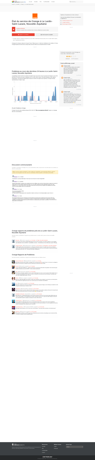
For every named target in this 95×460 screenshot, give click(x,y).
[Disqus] (35, 188)
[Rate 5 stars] (75, 56)
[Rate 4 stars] (73, 56)
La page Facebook (65, 22)
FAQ (40, 1)
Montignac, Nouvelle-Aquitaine (50, 245)
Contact (53, 1)
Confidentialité (46, 1)
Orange (22, 4)
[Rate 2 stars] (69, 56)
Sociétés (36, 1)
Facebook (56, 448)
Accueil (30, 1)
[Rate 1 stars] (67, 56)
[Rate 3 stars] (71, 56)
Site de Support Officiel (66, 24)
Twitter (55, 446)
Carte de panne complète (47, 34)
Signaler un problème (23, 34)
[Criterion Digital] (47, 456)
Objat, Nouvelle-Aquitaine (42, 240)
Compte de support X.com (67, 20)
